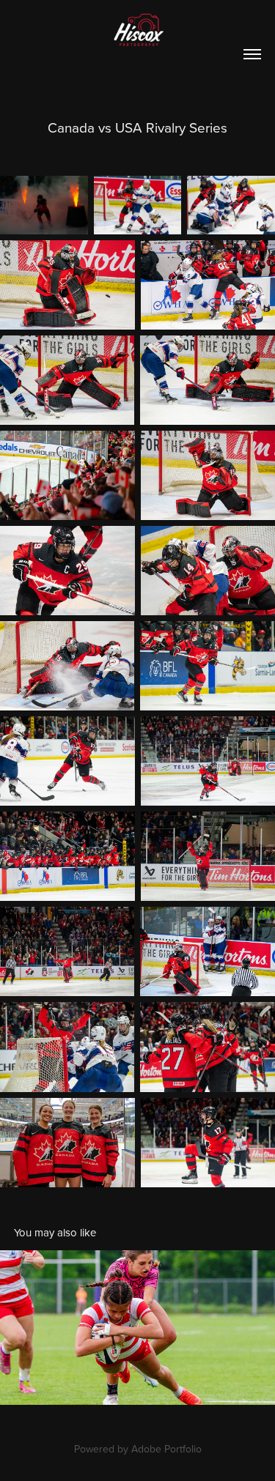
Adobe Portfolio (166, 1448)
